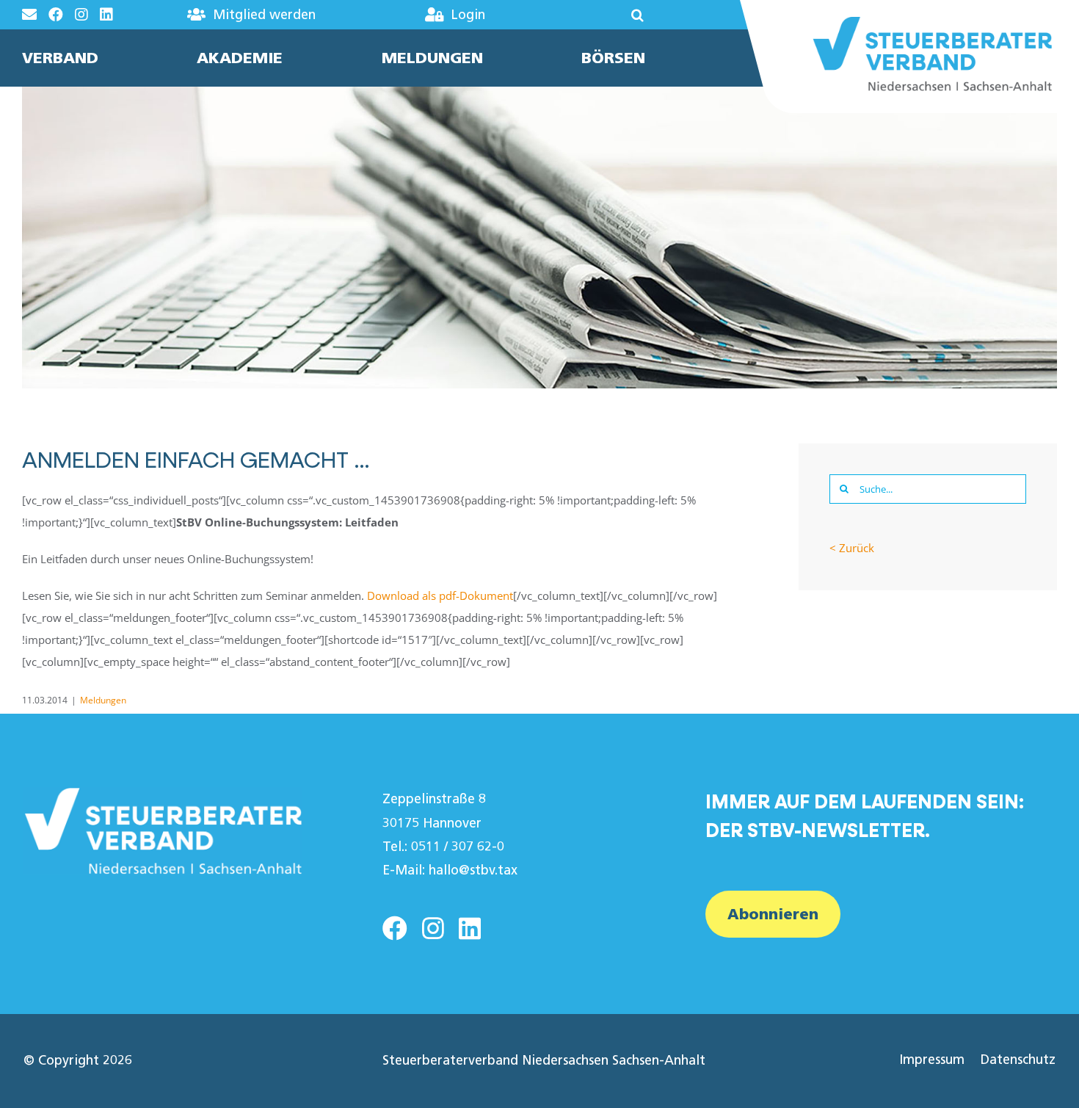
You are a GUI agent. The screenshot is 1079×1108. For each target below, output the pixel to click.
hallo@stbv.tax (473, 870)
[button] (594, 14)
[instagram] (433, 928)
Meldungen (103, 700)
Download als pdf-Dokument (440, 595)
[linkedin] (470, 928)
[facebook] (394, 928)
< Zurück (851, 547)
